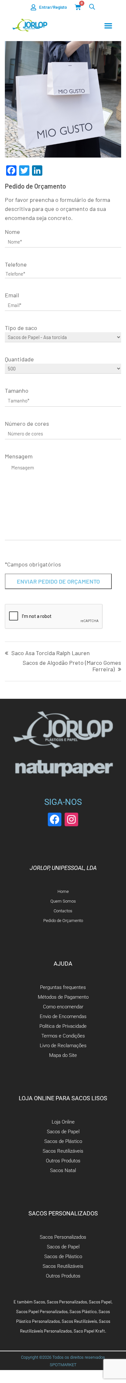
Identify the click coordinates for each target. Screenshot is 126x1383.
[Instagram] (71, 819)
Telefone (16, 264)
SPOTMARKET (63, 1364)
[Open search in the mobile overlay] (92, 6)
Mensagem (19, 456)
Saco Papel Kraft (89, 1331)
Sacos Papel (100, 1301)
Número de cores (27, 423)
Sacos (39, 1301)
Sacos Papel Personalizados (42, 1311)
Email (12, 295)
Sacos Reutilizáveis (79, 1321)
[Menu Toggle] (108, 25)
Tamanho (16, 390)
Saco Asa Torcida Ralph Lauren (50, 653)
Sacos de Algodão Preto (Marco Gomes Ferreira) (72, 666)
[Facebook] (54, 819)
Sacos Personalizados (67, 1301)
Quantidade (19, 359)
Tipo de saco (21, 327)
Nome (12, 231)
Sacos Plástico (83, 1311)
